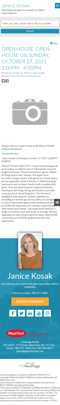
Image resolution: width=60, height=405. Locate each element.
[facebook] (12, 313)
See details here (10, 153)
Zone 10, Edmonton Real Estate (25, 76)
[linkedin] (30, 313)
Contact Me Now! (30, 301)
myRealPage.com (30, 366)
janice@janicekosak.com (30, 350)
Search (30, 31)
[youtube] (38, 313)
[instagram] (47, 313)
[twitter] (21, 313)
